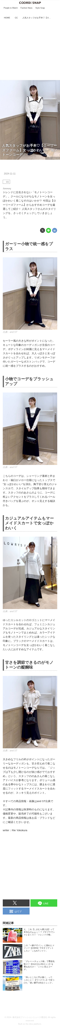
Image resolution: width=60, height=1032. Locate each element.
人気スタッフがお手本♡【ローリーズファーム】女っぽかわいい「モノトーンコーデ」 (30, 150)
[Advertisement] (30, 50)
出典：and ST (10, 332)
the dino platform (33, 1024)
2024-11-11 (10, 173)
